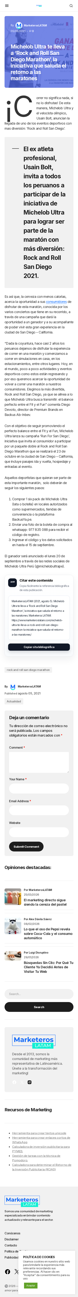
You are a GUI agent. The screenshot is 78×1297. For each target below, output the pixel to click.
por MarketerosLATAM (38, 889)
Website (14, 823)
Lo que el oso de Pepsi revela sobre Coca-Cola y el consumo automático (48, 933)
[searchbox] (39, 994)
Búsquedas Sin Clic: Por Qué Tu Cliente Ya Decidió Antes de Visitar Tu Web (48, 967)
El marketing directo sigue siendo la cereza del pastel (45, 902)
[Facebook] (14, 1082)
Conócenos (12, 1233)
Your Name (18, 779)
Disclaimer (12, 1239)
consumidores (56, 302)
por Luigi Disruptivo (36, 952)
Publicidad (12, 1257)
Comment (17, 747)
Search (39, 1007)
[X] (22, 1082)
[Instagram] (29, 1082)
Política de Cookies (17, 1251)
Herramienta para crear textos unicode (39, 1133)
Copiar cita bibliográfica (39, 647)
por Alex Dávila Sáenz (37, 919)
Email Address (20, 801)
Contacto (11, 1245)
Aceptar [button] (30, 1285)
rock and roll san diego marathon (28, 670)
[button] (7, 5)
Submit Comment (26, 846)
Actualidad (14, 701)
